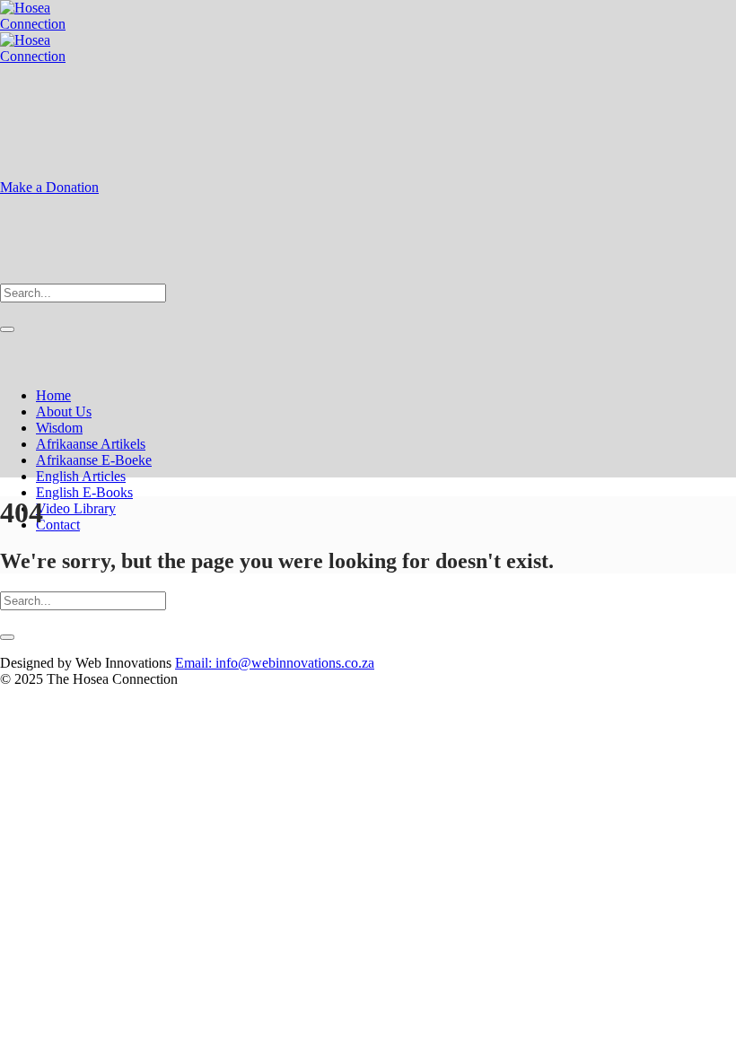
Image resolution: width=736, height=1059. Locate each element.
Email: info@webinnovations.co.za (274, 662)
